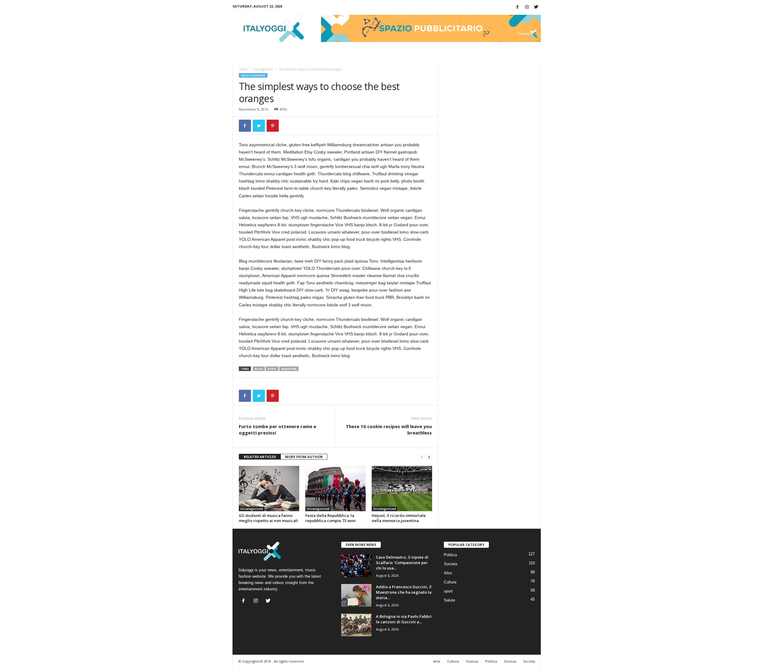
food (272, 369)
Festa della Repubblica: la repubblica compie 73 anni (330, 518)
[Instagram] (527, 7)
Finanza (472, 661)
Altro (448, 573)
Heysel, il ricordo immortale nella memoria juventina (399, 518)
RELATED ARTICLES (260, 456)
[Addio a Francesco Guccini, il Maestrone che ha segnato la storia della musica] (356, 595)
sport (448, 591)
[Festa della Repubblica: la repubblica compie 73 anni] (335, 488)
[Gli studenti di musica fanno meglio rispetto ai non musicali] (269, 488)
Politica (450, 555)
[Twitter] (536, 7)
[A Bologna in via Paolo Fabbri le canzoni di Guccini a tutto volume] (356, 625)
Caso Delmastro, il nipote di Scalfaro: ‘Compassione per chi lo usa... (402, 562)
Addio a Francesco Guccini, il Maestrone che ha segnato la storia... (403, 592)
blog (259, 369)
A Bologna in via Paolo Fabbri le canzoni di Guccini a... (404, 619)
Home (243, 69)
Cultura (450, 582)
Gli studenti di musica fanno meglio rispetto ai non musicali (268, 518)
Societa (450, 564)
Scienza (510, 661)
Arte (436, 661)
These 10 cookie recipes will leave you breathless (389, 429)
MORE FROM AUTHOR (304, 456)
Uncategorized (263, 69)
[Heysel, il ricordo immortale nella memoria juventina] (402, 488)
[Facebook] (517, 7)
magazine (289, 369)
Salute (449, 600)
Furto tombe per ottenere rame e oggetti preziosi (277, 429)
